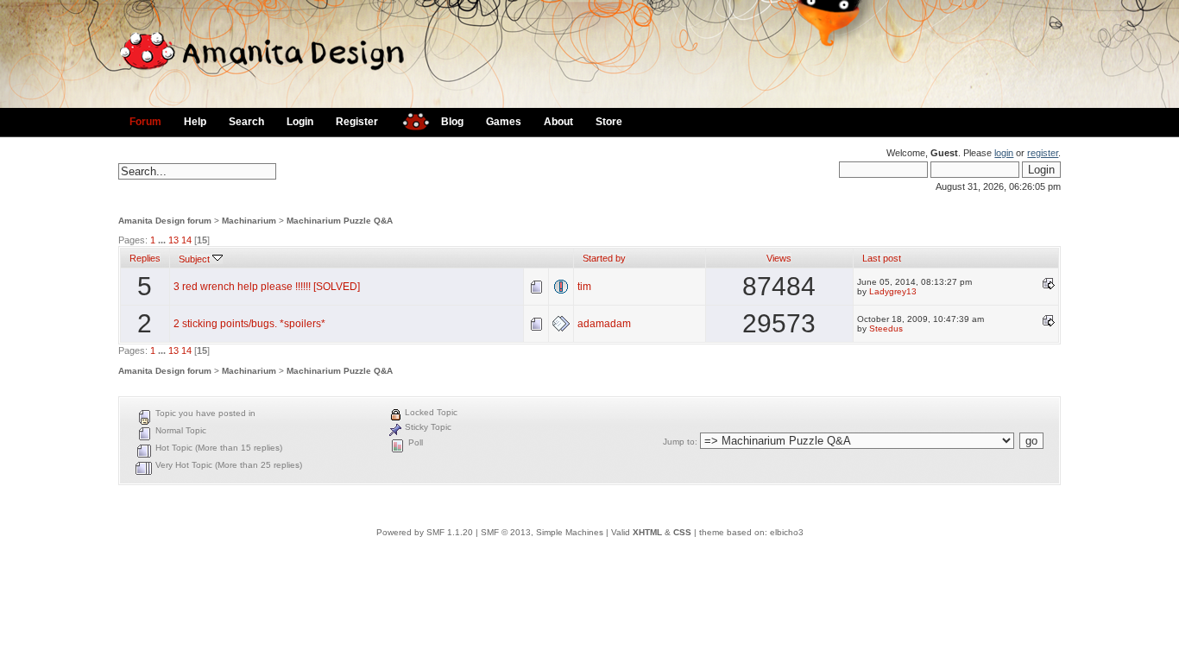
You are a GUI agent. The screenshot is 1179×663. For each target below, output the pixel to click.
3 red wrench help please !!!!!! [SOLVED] (266, 287)
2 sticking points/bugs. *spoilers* (249, 324)
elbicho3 (787, 532)
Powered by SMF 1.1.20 (424, 532)
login (1003, 153)
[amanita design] (409, 119)
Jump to (679, 441)
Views (778, 258)
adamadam (604, 324)
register (1042, 153)
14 (186, 240)
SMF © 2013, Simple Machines (542, 532)
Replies (145, 258)
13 (173, 240)
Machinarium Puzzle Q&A (340, 220)
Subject (195, 259)
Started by (604, 258)
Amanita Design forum (164, 220)
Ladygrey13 (893, 291)
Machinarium (249, 220)
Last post (881, 258)
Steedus (886, 328)
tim (584, 287)
